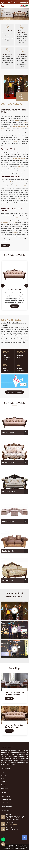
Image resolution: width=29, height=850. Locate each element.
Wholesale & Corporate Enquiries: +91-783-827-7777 (15, 2)
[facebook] (24, 837)
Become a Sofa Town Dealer (14, 392)
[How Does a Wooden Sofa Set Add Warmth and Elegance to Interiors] (14, 682)
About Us (3, 775)
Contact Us (4, 782)
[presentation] (3, 286)
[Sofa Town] (24, 6)
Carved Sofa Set (14, 289)
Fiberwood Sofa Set (6, 806)
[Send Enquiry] (3, 844)
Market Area (4, 788)
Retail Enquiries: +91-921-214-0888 (15, 1)
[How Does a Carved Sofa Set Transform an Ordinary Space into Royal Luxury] (14, 715)
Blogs (2, 778)
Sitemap (3, 785)
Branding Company (20, 848)
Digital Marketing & (9, 848)
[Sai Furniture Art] (7, 6)
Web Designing (22, 847)
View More (5, 245)
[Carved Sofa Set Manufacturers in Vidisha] (15, 273)
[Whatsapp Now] (3, 839)
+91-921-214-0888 (11, 824)
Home (2, 772)
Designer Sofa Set (6, 799)
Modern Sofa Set (6, 803)
